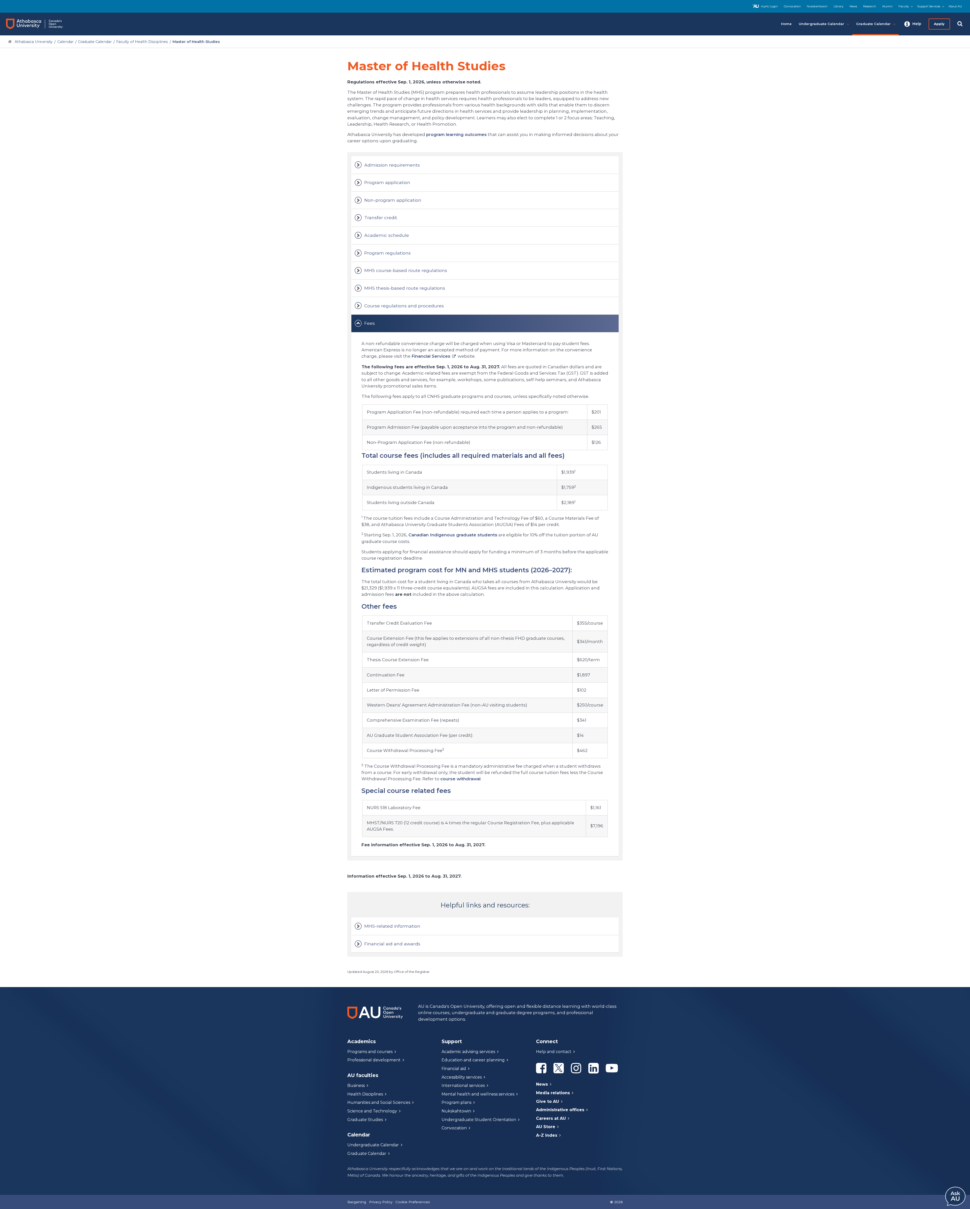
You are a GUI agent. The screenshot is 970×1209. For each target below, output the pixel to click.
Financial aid (454, 1068)
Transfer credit (380, 217)
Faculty (904, 6)
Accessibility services (462, 1077)
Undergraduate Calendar (373, 1145)
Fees (369, 323)
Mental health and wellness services (478, 1094)
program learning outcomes (456, 134)
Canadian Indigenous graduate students (452, 534)
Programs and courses (370, 1051)
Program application (387, 182)
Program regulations (387, 253)
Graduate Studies (365, 1119)
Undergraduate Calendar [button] (821, 24)
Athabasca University (34, 41)
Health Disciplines (365, 1094)
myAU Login (769, 6)
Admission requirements (392, 165)
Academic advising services (468, 1051)
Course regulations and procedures (404, 305)
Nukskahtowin (817, 6)
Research (869, 6)
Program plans (456, 1102)
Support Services (928, 6)
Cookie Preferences (412, 1202)
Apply (939, 24)
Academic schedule (386, 235)
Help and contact (553, 1051)
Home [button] (786, 24)
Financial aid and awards (392, 943)
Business (356, 1085)
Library (838, 6)
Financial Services (430, 356)
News (853, 6)
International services (463, 1085)
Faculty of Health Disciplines (142, 41)
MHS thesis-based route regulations (404, 288)
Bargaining (356, 1202)
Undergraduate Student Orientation (479, 1119)
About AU (955, 6)
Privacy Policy (380, 1202)
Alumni (887, 6)
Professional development (374, 1060)
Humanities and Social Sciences (378, 1102)
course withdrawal (460, 778)
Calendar (65, 41)
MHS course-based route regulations (405, 270)
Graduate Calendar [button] (873, 24)
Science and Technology (372, 1111)
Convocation (792, 6)
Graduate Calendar (95, 41)
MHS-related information (392, 926)
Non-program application (392, 200)
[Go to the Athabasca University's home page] (39, 24)
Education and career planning (473, 1060)
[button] (912, 24)
